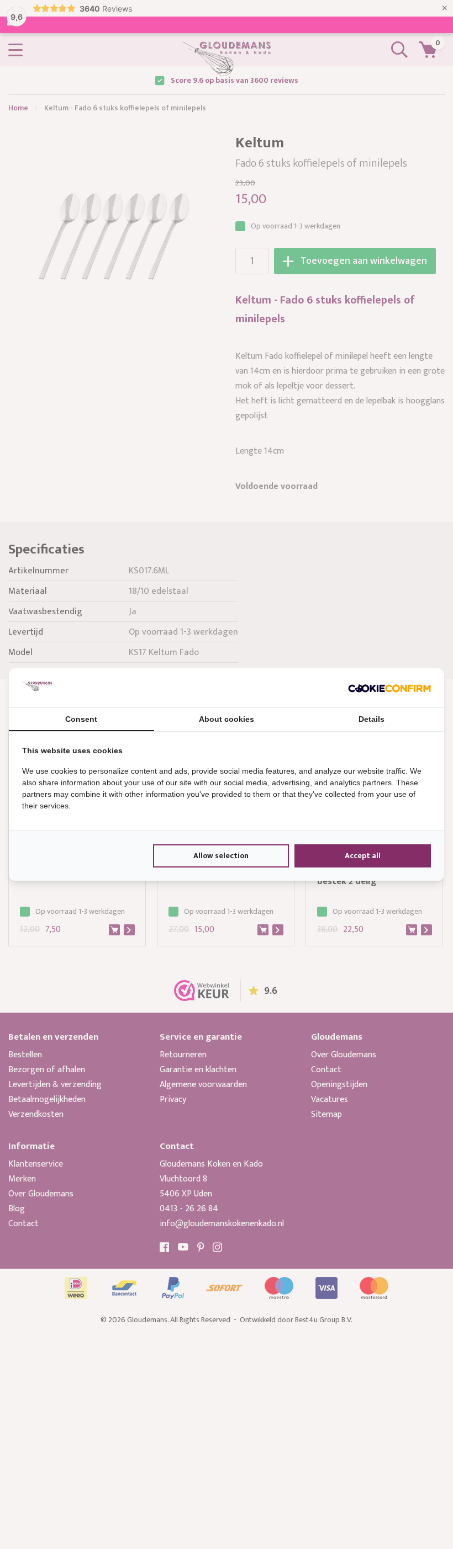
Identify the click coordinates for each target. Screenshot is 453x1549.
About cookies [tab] (226, 719)
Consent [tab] (81, 719)
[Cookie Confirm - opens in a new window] (389, 688)
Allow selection (221, 855)
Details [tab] (371, 719)
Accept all (363, 855)
